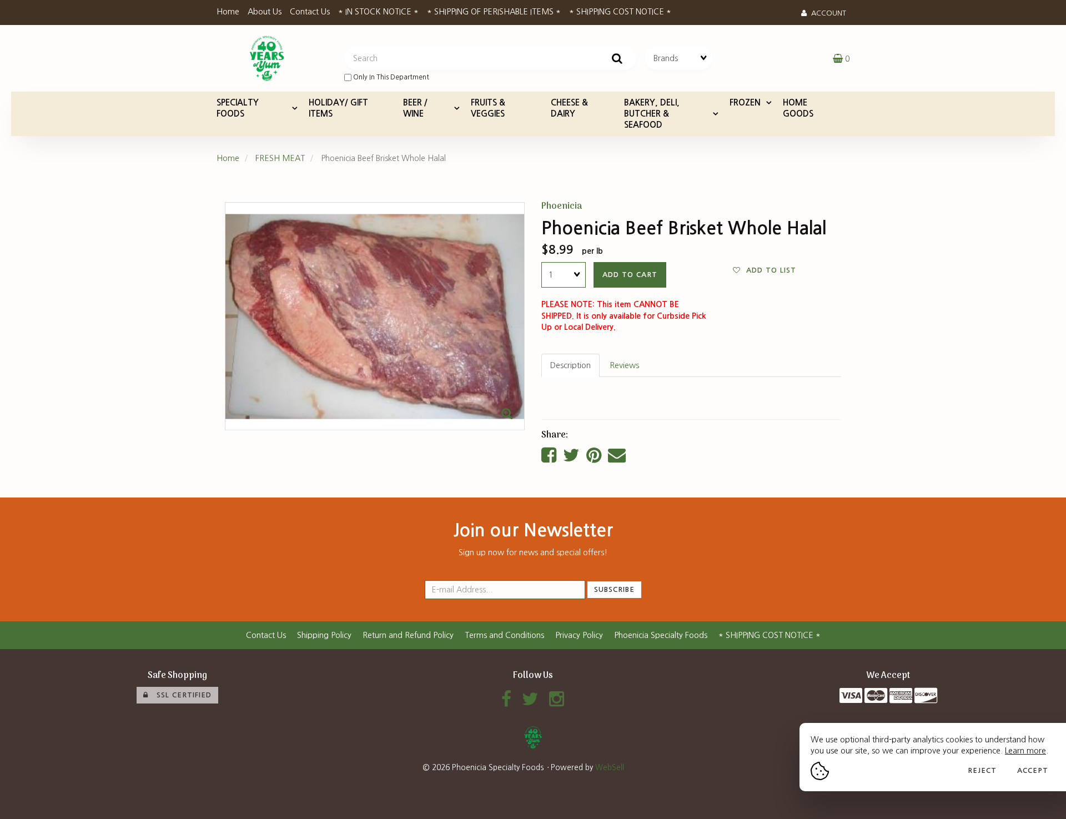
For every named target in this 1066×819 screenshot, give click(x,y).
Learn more (1025, 751)
